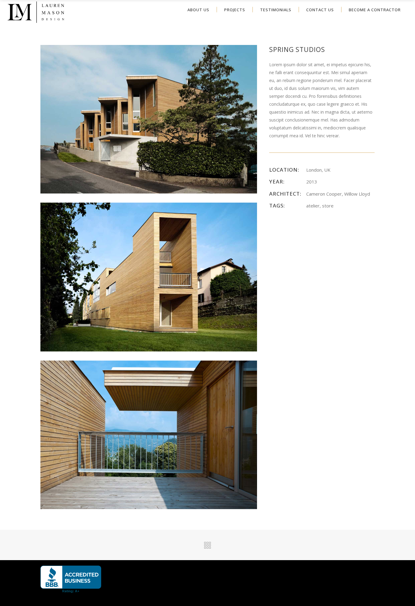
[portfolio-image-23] (148, 434)
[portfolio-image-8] (148, 119)
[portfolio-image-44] (148, 276)
